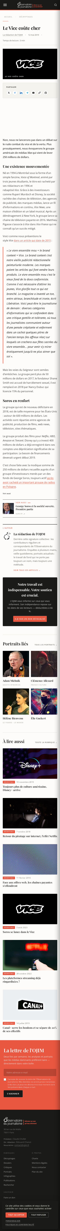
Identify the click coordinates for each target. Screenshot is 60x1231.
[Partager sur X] (8, 92)
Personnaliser (13, 1221)
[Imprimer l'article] (45, 92)
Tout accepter (16, 1215)
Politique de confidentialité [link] (20, 1225)
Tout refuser (38, 1215)
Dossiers (7, 1162)
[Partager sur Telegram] (27, 92)
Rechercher (9, 1184)
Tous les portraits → (46, 645)
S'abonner (13, 1093)
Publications (9, 1180)
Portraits (8, 1171)
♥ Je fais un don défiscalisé (30, 619)
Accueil (8, 17)
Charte (35, 1158)
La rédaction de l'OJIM (13, 34)
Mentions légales (39, 1162)
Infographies (9, 1176)
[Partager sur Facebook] (14, 92)
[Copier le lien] (39, 92)
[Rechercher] (55, 5)
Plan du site (37, 1171)
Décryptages (26, 17)
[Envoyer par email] (33, 92)
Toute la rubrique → (46, 742)
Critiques (8, 1167)
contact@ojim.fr (21, 1145)
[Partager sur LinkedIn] (21, 92)
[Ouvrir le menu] (5, 5)
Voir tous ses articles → (27, 570)
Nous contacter (39, 1167)
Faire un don (9, 1197)
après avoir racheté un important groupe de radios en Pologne (29, 482)
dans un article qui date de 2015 (32, 240)
